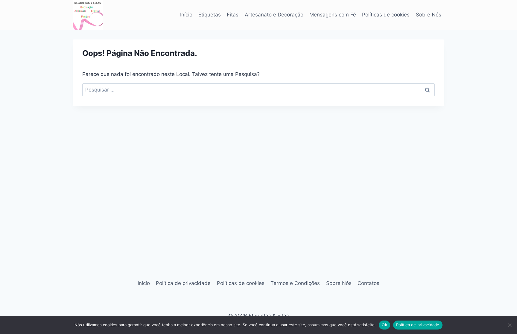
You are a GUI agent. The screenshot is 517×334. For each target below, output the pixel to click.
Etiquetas (209, 15)
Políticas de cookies (386, 15)
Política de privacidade (183, 283)
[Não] (510, 325)
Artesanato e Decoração (274, 15)
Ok (384, 324)
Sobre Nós (428, 15)
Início (186, 15)
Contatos (368, 283)
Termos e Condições (295, 283)
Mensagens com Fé (332, 15)
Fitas (232, 15)
